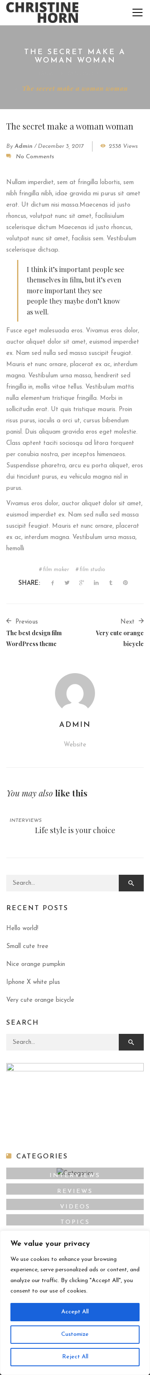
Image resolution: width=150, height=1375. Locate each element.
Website (75, 745)
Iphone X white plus (33, 982)
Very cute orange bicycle (40, 1000)
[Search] (131, 883)
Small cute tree (27, 946)
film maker (56, 569)
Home (46, 73)
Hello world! (22, 929)
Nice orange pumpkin (35, 964)
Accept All (75, 1312)
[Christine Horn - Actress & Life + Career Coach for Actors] (42, 12)
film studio (92, 569)
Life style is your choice (75, 830)
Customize (75, 1334)
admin (23, 146)
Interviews (83, 73)
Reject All (75, 1357)
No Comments (35, 157)
